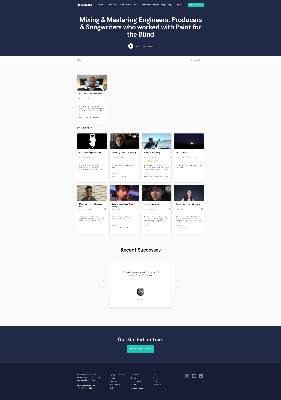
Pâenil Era (96, 117)
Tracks (135, 5)
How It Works (125, 5)
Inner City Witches (117, 228)
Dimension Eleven (158, 176)
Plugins (156, 5)
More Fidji (120, 176)
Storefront (135, 375)
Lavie (177, 228)
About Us (113, 381)
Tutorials (156, 378)
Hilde (80, 117)
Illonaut (126, 176)
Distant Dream (148, 176)
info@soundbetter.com (86, 385)
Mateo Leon (147, 228)
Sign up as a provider (117, 375)
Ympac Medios (156, 228)
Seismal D (187, 228)
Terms (155, 375)
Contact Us (157, 385)
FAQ (111, 388)
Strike (181, 228)
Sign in (178, 5)
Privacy (155, 381)
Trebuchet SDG (87, 117)
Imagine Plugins (167, 5)
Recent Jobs (112, 5)
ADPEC (114, 176)
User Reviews (115, 385)
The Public (126, 228)
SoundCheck (146, 5)
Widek (166, 176)
